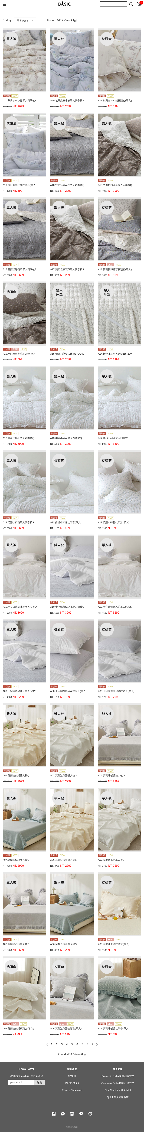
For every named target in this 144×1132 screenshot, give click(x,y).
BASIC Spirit (72, 1083)
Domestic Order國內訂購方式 (118, 1076)
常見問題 (118, 1069)
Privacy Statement (72, 1090)
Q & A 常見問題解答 (118, 1097)
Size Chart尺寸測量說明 (117, 1090)
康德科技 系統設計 (72, 1127)
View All (69, 20)
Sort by (7, 20)
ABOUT (72, 1076)
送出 (39, 1082)
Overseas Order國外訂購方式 (117, 1083)
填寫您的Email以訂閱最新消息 (26, 1076)
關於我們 (72, 1069)
